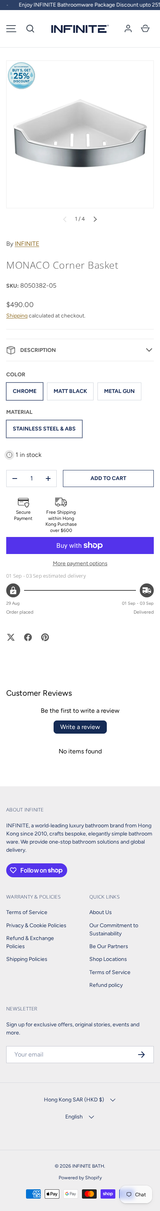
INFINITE (27, 243)
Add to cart (108, 478)
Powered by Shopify (80, 1177)
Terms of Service (26, 912)
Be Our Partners (108, 946)
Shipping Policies (26, 959)
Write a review (80, 727)
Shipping (17, 315)
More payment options (80, 563)
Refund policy (106, 985)
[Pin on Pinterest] (45, 637)
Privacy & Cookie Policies (36, 925)
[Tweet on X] (10, 637)
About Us (100, 912)
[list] (80, 134)
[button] (30, 28)
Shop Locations (108, 959)
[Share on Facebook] (28, 637)
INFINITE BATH (88, 1166)
